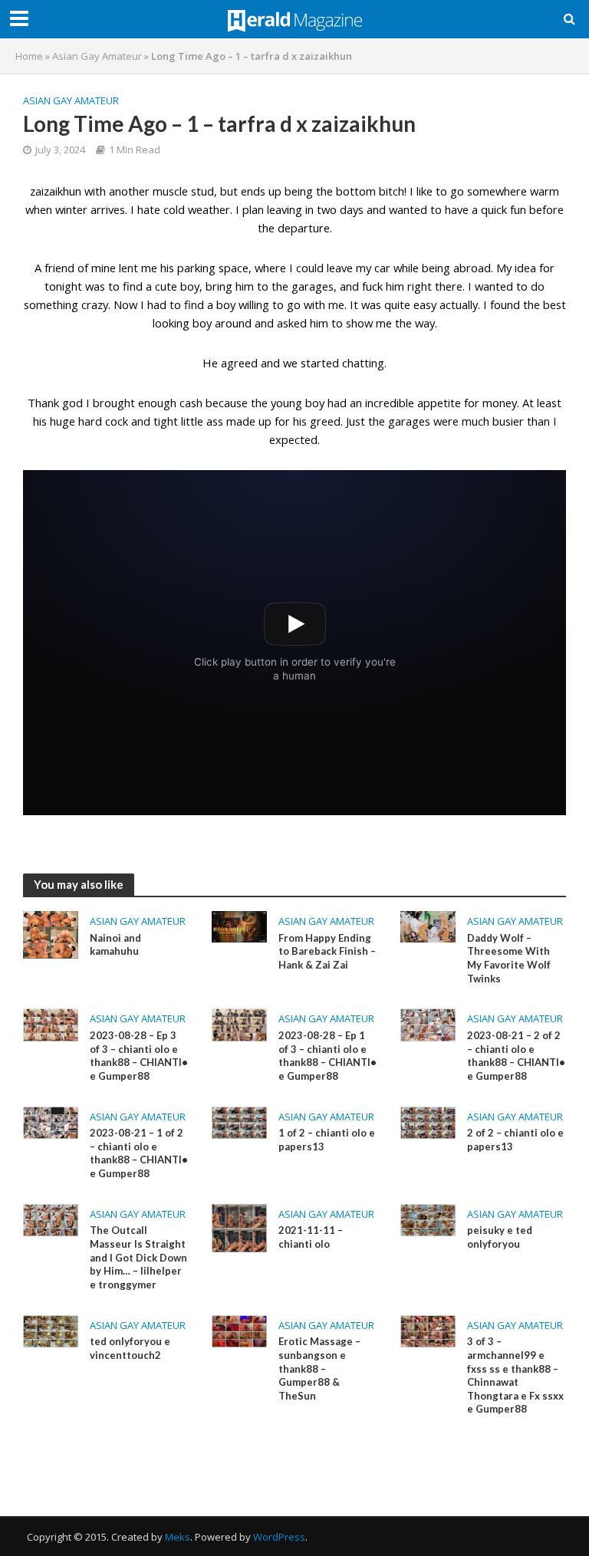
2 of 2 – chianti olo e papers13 (515, 1140)
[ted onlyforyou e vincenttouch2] (50, 1329)
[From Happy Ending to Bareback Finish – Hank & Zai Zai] (239, 925)
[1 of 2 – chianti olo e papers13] (239, 1121)
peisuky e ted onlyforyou (499, 1237)
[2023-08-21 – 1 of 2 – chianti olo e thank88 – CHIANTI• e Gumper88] (50, 1121)
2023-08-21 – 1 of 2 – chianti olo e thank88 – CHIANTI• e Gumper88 (139, 1153)
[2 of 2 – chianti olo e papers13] (428, 1121)
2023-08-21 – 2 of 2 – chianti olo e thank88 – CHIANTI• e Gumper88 (516, 1055)
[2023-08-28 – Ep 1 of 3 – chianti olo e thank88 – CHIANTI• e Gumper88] (239, 1023)
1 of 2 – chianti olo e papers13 (326, 1140)
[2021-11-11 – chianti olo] (239, 1227)
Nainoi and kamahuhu (115, 945)
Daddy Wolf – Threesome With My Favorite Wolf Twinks (509, 958)
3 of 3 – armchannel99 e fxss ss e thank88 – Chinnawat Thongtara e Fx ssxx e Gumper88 (515, 1375)
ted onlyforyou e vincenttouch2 (130, 1348)
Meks (177, 1537)
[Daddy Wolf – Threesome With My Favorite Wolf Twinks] (428, 925)
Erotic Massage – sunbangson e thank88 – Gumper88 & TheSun (319, 1368)
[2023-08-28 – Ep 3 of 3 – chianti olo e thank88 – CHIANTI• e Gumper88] (50, 1023)
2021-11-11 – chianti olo (310, 1237)
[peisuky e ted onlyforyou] (428, 1218)
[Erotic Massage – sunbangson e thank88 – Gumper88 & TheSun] (239, 1329)
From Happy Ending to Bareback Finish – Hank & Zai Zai (327, 951)
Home (29, 56)
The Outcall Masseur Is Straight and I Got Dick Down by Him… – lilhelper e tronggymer (138, 1257)
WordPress (279, 1537)
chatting (363, 362)
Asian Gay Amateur (97, 56)
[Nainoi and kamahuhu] (50, 933)
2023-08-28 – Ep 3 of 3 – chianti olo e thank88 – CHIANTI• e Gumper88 (139, 1055)
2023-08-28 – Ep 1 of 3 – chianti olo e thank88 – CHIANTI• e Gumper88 (327, 1055)
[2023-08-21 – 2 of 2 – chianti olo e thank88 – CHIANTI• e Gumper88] (428, 1023)
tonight (63, 286)
